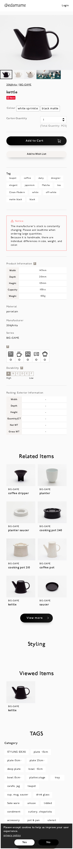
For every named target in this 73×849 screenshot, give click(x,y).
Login (65, 5)
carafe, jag (13, 786)
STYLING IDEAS (16, 752)
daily (41, 178)
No (48, 842)
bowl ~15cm (36, 769)
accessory (13, 820)
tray (57, 777)
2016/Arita (11, 85)
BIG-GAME (25, 85)
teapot (12, 178)
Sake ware (13, 803)
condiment (14, 812)
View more (35, 618)
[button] (36, 154)
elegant (13, 185)
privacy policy (12, 835)
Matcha (46, 185)
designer (55, 178)
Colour (11, 108)
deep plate (14, 769)
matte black (15, 200)
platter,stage (37, 777)
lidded (48, 803)
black (32, 200)
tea (59, 185)
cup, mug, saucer (17, 794)
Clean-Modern (17, 192)
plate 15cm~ (14, 760)
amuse (31, 803)
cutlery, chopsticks (40, 812)
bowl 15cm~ (14, 777)
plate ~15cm (41, 752)
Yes (24, 842)
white (35, 192)
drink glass (43, 794)
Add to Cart (34, 140)
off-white (51, 192)
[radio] (27, 108)
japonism (30, 185)
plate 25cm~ (37, 760)
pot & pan (33, 820)
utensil (51, 820)
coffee (27, 178)
